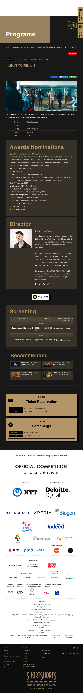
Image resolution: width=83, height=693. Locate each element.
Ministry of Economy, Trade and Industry (43, 615)
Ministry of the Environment (19, 615)
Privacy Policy (46, 650)
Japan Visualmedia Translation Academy (41, 620)
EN (78, 648)
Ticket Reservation (63, 328)
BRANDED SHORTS (29, 667)
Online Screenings (63, 340)
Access (6, 664)
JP (74, 648)
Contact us (45, 648)
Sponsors (7, 667)
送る (74, 76)
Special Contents (9, 661)
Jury (5, 659)
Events (6, 650)
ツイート (64, 76)
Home (6, 648)
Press (43, 657)
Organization (45, 653)
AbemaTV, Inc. (50, 630)
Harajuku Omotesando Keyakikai (41, 609)
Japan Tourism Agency (65, 615)
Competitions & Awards (11, 656)
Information (26, 650)
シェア (54, 76)
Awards (25, 656)
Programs (26, 653)
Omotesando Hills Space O (22, 328)
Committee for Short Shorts (41, 604)
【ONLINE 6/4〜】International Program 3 (28, 59)
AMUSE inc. (46, 625)
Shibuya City (37, 625)
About (25, 648)
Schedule (7, 653)
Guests (25, 659)
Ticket (25, 661)
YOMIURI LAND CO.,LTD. (36, 630)
